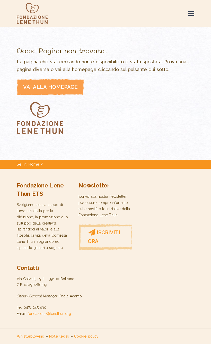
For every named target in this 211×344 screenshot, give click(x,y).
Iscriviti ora (104, 236)
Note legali (59, 336)
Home (34, 164)
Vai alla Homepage (50, 87)
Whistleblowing (30, 336)
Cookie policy (86, 336)
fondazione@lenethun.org (49, 314)
